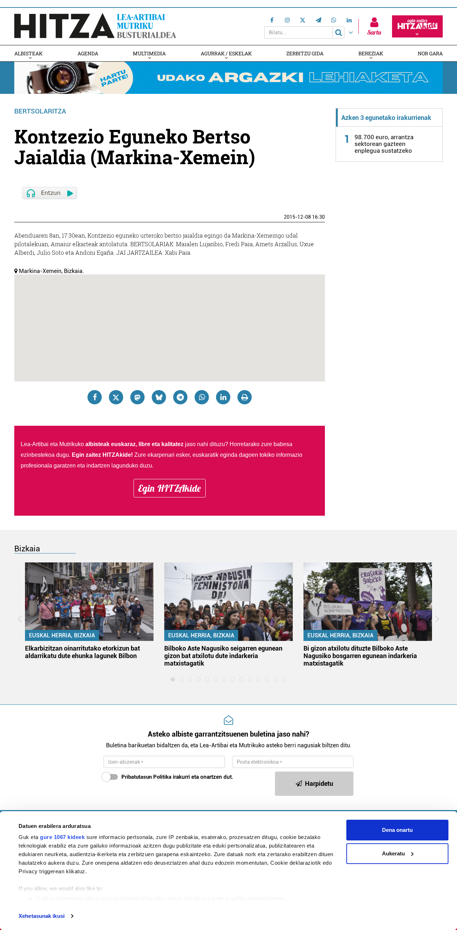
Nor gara (430, 53)
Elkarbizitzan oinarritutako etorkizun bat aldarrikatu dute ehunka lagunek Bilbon (82, 652)
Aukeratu (393, 853)
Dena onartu (397, 830)
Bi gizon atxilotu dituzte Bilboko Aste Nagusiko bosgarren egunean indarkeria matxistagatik (360, 656)
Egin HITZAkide (169, 488)
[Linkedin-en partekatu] (223, 397)
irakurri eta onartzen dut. (177, 777)
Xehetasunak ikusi (42, 916)
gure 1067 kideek (62, 837)
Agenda (87, 53)
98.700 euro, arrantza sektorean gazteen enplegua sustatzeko (384, 143)
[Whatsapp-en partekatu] (202, 397)
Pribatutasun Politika (146, 777)
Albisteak (28, 53)
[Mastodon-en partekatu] (137, 397)
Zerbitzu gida (304, 53)
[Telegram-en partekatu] (180, 397)
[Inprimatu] (244, 397)
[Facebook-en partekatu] (94, 397)
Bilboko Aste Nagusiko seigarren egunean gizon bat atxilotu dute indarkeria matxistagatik (223, 656)
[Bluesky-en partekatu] (159, 397)
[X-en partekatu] (116, 397)
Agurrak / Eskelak (226, 53)
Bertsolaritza (40, 111)
